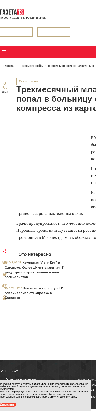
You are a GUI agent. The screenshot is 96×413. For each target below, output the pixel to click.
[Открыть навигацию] (4, 52)
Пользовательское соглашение (56, 391)
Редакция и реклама (20, 379)
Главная (8, 66)
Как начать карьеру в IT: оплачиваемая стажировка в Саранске (34, 292)
